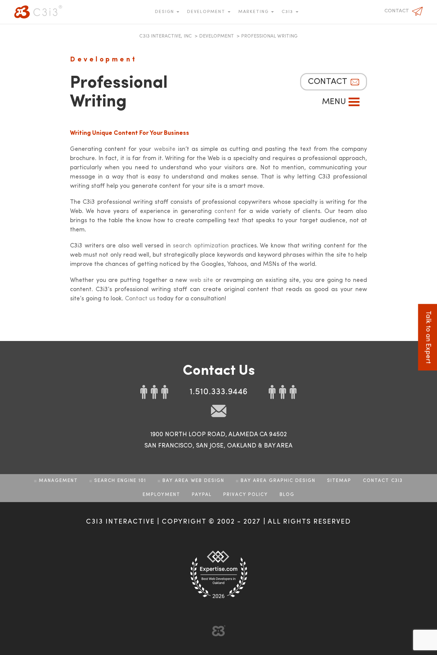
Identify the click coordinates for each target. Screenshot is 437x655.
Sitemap (339, 481)
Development (207, 12)
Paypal (202, 495)
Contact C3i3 (383, 481)
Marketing (254, 12)
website (164, 149)
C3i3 (38, 11)
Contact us (140, 299)
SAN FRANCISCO (168, 446)
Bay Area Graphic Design (278, 481)
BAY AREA (278, 446)
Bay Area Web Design (193, 481)
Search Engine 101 (120, 481)
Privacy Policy (245, 495)
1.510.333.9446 (218, 392)
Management (58, 481)
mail (218, 411)
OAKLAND (241, 446)
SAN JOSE (210, 446)
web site (201, 280)
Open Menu (354, 102)
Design (165, 12)
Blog (287, 495)
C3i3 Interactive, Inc (165, 36)
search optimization (201, 246)
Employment (161, 495)
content (225, 211)
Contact (396, 11)
